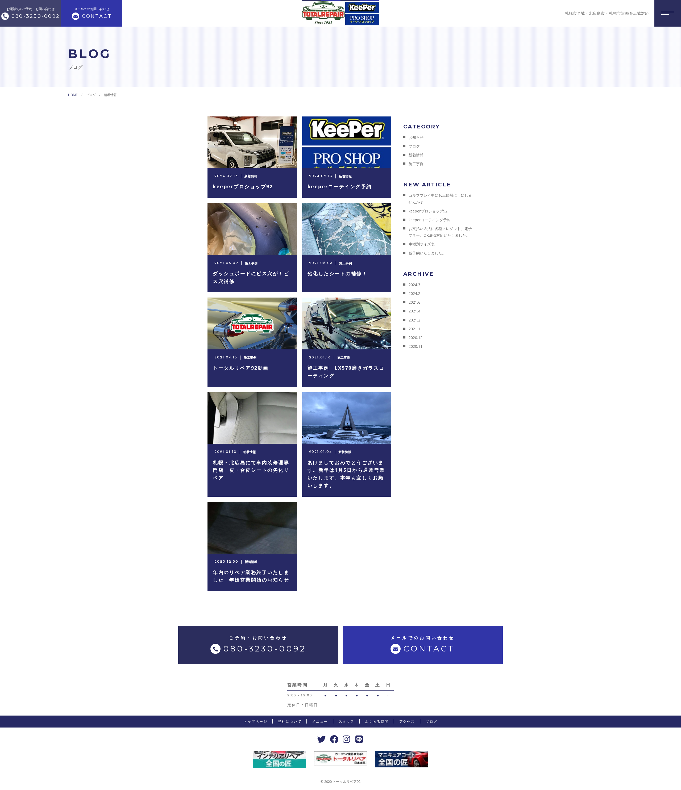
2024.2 (414, 293)
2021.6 (414, 302)
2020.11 (415, 346)
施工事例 (416, 163)
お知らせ (416, 137)
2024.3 (414, 284)
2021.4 (414, 311)
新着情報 (416, 154)
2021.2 (414, 320)
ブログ (414, 146)
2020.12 (415, 337)
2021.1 (414, 328)
